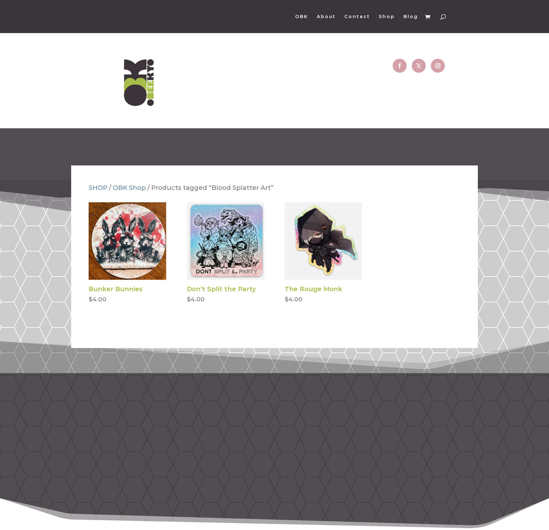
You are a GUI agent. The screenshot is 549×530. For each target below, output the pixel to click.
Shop (387, 16)
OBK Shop (129, 187)
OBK (301, 16)
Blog (410, 16)
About (326, 16)
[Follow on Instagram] (438, 66)
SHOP (98, 187)
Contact (357, 16)
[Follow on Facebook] (400, 66)
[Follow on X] (419, 66)
